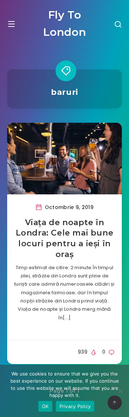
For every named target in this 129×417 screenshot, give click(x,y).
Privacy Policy (75, 406)
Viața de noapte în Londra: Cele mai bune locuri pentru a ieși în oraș (65, 238)
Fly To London (64, 23)
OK (45, 406)
